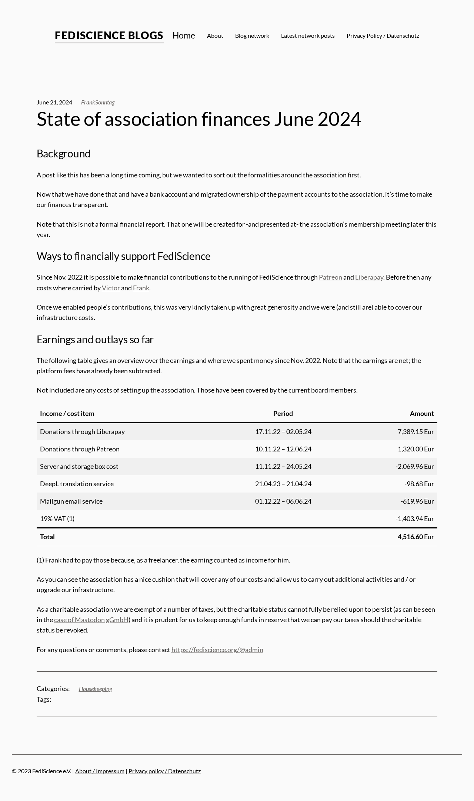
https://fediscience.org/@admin (217, 650)
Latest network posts (308, 35)
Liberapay (369, 277)
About (215, 35)
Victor (111, 288)
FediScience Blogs (109, 35)
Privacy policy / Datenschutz (164, 771)
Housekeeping (95, 688)
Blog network (252, 35)
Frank (141, 288)
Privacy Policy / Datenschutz (383, 35)
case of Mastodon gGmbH (91, 620)
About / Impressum (99, 771)
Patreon (330, 277)
